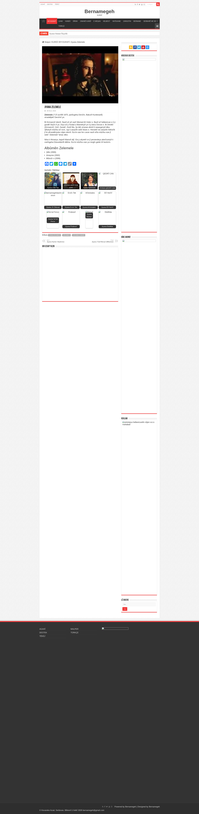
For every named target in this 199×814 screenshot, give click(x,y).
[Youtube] (142, 4)
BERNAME (137, 21)
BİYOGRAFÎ (52, 21)
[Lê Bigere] (158, 4)
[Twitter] (139, 4)
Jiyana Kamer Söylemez (55, 241)
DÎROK (75, 21)
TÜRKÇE (62, 26)
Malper (47, 42)
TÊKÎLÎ (57, 4)
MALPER (44, 21)
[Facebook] (137, 4)
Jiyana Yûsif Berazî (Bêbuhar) (103, 241)
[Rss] (135, 4)
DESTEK (50, 4)
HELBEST (106, 21)
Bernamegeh (99, 11)
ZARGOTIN (127, 21)
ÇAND (61, 21)
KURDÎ (55, 42)
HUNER (67, 21)
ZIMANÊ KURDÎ (85, 21)
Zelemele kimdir (78, 235)
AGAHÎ (43, 4)
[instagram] (144, 4)
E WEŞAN (97, 21)
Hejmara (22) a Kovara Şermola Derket (65, 34)
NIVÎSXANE (117, 21)
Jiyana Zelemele (54, 235)
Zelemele (66, 235)
